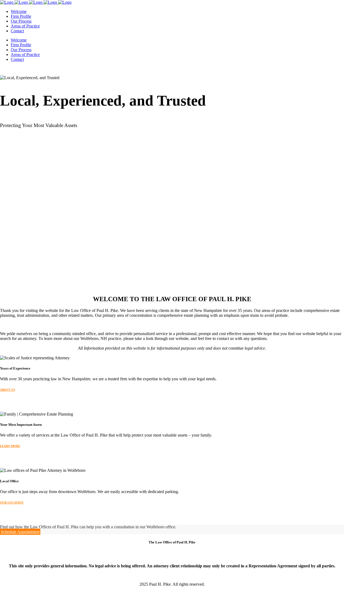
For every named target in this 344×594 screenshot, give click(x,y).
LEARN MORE (10, 446)
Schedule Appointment (20, 531)
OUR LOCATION (11, 502)
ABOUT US (7, 389)
